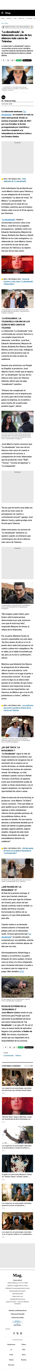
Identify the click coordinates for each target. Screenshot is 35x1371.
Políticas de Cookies (17, 1317)
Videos (23, 1344)
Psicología (29, 18)
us (11, 1349)
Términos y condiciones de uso (18, 1310)
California (9, 18)
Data (23, 1349)
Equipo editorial (17, 1280)
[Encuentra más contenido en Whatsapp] (12, 60)
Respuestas (11, 1344)
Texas (15, 18)
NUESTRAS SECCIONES (17, 1339)
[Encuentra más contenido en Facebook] (3, 60)
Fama (11, 1355)
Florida (3, 18)
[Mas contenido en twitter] (17, 1333)
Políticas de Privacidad (17, 1314)
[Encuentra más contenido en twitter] (8, 60)
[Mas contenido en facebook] (14, 1333)
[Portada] (17, 1278)
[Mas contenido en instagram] (21, 1333)
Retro (24, 1355)
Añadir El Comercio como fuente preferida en (17, 27)
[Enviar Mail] (2, 101)
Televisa (18, 1056)
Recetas (23, 1360)
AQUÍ (21, 971)
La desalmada (8, 1056)
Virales (11, 1360)
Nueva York (21, 18)
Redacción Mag (10, 101)
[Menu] (3, 13)
